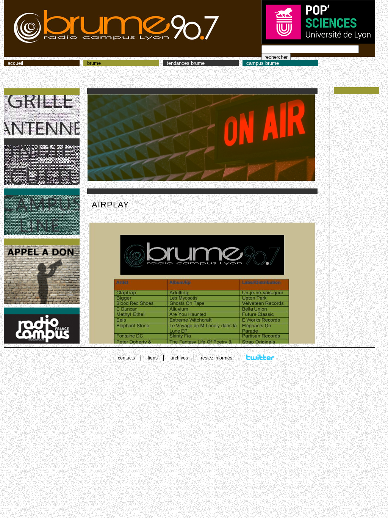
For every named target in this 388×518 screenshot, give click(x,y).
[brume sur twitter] (260, 358)
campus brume (262, 63)
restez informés (216, 358)
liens (153, 358)
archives (179, 358)
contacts (126, 358)
